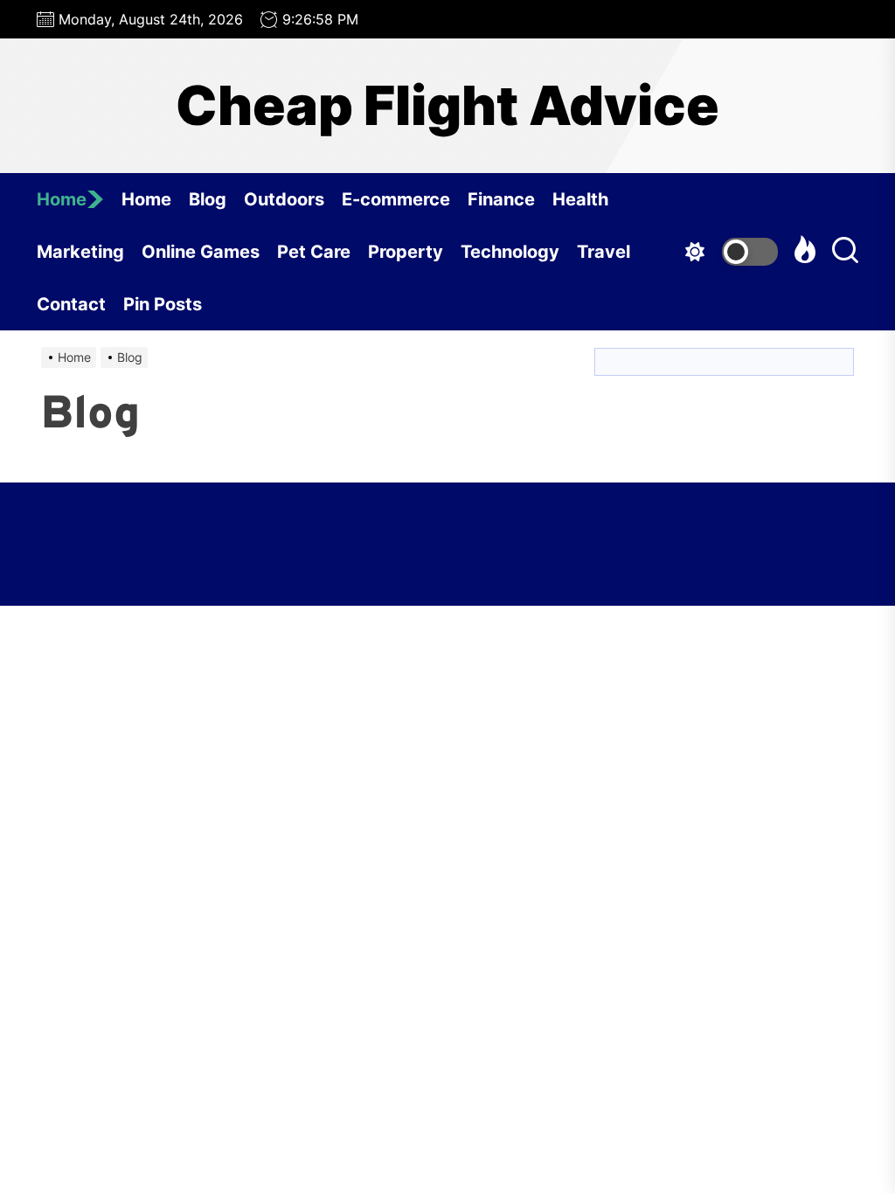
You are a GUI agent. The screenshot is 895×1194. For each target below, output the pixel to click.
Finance (501, 199)
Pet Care (313, 251)
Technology (510, 251)
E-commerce (396, 199)
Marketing (80, 251)
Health (580, 199)
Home (62, 199)
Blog (207, 199)
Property (405, 251)
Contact (71, 304)
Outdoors (284, 199)
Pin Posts (162, 304)
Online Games (201, 251)
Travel (603, 251)
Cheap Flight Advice (447, 105)
